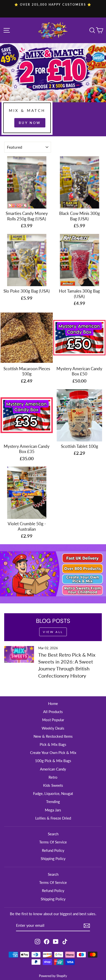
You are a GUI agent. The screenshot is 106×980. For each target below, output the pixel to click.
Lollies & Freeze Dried (53, 818)
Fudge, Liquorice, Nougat (53, 793)
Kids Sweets (53, 785)
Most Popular (53, 720)
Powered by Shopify (53, 976)
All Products (53, 711)
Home (53, 703)
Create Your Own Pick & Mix (53, 752)
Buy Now (30, 123)
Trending (53, 801)
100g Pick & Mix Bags (53, 760)
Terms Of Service (53, 842)
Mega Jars (53, 810)
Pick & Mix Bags (53, 744)
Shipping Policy (53, 858)
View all (53, 632)
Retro (53, 777)
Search (53, 834)
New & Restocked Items (53, 736)
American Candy (53, 769)
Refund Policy (53, 850)
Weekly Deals (53, 728)
